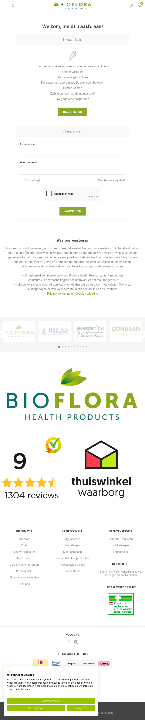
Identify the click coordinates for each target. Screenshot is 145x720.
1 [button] (59, 347)
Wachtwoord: (28, 162)
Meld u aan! (24, 558)
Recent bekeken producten (72, 558)
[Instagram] (76, 642)
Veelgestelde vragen (72, 564)
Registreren (72, 111)
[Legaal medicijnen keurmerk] (121, 613)
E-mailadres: (28, 144)
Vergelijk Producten (121, 539)
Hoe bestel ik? (72, 571)
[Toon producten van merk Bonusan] (126, 331)
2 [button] (62, 346)
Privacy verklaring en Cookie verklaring (72, 293)
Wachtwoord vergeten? (111, 180)
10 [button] (86, 346)
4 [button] (68, 346)
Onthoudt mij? (32, 180)
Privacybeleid (24, 571)
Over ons (24, 584)
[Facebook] (69, 642)
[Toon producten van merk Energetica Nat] (90, 331)
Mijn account (72, 539)
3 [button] (65, 346)
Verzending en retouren (24, 564)
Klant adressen (72, 552)
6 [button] (74, 346)
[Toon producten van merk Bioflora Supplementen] (19, 331)
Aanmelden (72, 211)
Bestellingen (72, 545)
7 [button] (77, 346)
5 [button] (71, 346)
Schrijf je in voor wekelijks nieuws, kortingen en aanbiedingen (121, 573)
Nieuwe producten (24, 552)
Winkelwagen (121, 545)
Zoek (24, 545)
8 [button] (80, 346)
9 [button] (83, 346)
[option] (19, 331)
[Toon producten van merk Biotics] (55, 331)
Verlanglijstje (121, 552)
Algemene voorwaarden (24, 577)
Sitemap (24, 539)
